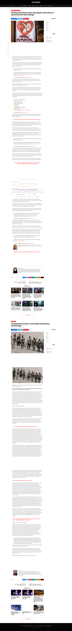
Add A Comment (27, 314)
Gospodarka (13, 321)
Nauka (37, 5)
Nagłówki (25, 5)
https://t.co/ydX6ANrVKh (20, 75)
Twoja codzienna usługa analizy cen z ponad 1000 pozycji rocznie (20, 585)
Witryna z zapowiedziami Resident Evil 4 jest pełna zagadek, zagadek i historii (35, 283)
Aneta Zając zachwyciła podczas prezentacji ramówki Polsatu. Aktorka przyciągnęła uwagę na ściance (27, 296)
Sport (45, 5)
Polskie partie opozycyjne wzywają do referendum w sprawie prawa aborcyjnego (36, 585)
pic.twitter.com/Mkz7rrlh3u (26, 109)
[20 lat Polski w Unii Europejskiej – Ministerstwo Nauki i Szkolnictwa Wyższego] (16, 608)
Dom (21, 5)
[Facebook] (8, 46)
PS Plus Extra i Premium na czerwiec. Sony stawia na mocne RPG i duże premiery (15, 308)
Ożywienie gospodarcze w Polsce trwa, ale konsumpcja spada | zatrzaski (39, 612)
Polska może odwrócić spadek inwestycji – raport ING (27, 612)
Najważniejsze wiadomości (15, 10)
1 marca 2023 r (26, 112)
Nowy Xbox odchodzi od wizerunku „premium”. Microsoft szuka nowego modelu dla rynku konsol (26, 309)
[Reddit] (8, 53)
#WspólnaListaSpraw (17, 99)
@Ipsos (21, 139)
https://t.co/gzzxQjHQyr (35, 143)
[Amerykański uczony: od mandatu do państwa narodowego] (27, 342)
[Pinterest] (8, 51)
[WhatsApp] (8, 55)
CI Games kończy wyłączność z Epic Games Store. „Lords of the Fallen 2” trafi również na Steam (39, 309)
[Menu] (11, 6)
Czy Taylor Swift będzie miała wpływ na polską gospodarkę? (15, 597)
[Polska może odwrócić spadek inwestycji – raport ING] (27, 608)
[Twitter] (8, 49)
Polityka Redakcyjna (48, 40)
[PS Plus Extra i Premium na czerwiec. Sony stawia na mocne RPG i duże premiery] (16, 304)
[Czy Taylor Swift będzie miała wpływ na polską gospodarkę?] (16, 592)
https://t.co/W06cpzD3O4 (20, 240)
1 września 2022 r (31, 243)
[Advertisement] (27, 50)
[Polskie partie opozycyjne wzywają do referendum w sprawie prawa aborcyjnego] (27, 31)
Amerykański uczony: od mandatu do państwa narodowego (20, 283)
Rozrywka (49, 5)
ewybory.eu (37, 196)
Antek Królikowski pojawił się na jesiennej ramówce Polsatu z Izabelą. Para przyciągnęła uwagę (39, 296)
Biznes (33, 5)
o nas (47, 36)
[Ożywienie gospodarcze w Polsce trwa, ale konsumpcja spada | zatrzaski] (39, 608)
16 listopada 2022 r (31, 146)
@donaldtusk (33, 236)
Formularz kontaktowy (49, 37)
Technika (41, 5)
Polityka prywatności (49, 41)
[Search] (60, 6)
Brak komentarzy (18, 16)
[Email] (8, 57)
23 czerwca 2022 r (31, 218)
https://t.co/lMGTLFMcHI (33, 216)
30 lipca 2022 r (31, 77)
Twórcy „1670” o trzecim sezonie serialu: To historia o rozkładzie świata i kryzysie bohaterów (16, 296)
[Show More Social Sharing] (30, 19)
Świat (29, 5)
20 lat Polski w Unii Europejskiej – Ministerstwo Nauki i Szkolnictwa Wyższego (16, 613)
